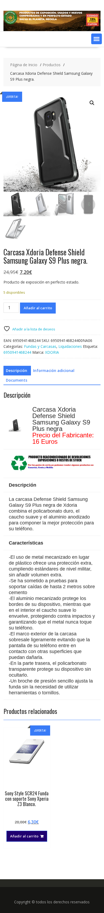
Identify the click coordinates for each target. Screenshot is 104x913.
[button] (96, 38)
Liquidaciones (70, 346)
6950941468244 (17, 352)
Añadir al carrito (38, 307)
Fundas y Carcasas (40, 346)
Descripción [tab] (16, 370)
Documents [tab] (16, 380)
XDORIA (52, 352)
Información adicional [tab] (53, 370)
